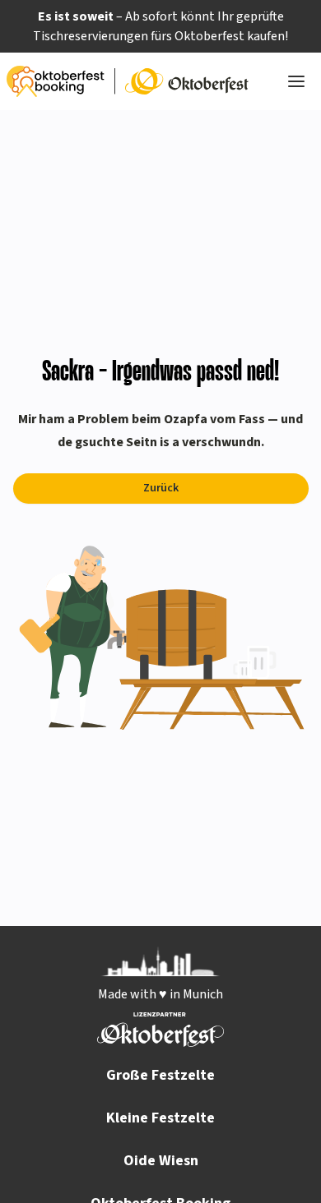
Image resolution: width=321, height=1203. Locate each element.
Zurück (161, 488)
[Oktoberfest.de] (187, 81)
